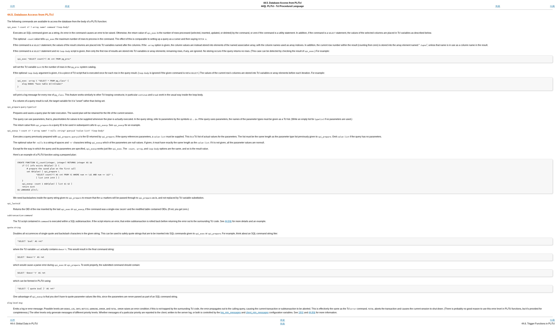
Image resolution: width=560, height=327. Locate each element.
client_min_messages (257, 312)
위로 (67, 6)
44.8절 (312, 312)
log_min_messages (230, 312)
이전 (12, 6)
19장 (301, 312)
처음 (497, 6)
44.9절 (228, 221)
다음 (552, 6)
